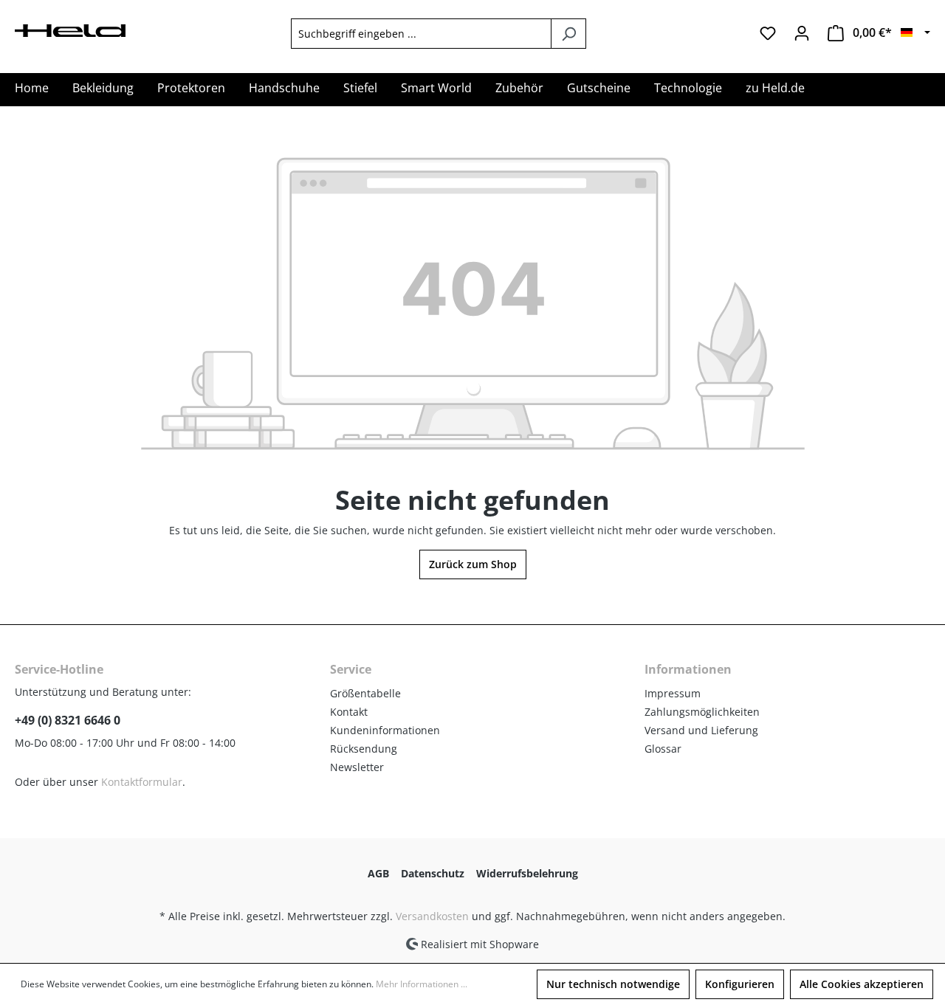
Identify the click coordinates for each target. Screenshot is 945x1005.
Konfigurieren (739, 984)
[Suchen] (568, 33)
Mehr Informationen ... (421, 984)
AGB (378, 873)
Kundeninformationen (385, 730)
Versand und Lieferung (701, 730)
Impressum (673, 693)
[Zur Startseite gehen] (70, 29)
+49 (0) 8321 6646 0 (67, 720)
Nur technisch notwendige (613, 984)
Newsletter (357, 767)
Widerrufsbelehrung (527, 873)
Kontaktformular (141, 782)
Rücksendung (363, 749)
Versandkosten (432, 916)
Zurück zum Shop (473, 564)
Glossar (663, 749)
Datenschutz (432, 873)
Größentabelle (365, 693)
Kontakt (349, 712)
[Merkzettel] (768, 33)
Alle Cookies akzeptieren (862, 984)
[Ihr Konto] (802, 33)
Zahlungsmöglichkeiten (702, 712)
